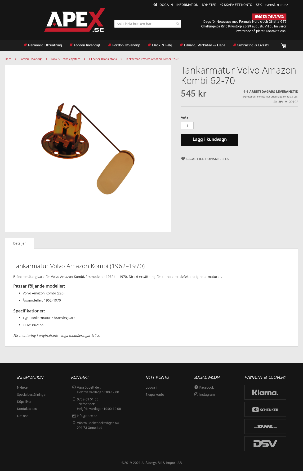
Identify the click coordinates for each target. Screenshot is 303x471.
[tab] (19, 243)
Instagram (207, 394)
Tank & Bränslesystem (65, 59)
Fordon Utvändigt (31, 59)
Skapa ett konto (238, 5)
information (187, 5)
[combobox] (147, 24)
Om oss (22, 416)
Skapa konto (155, 394)
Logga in (165, 5)
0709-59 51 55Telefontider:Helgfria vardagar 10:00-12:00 (99, 404)
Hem (8, 59)
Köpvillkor (24, 402)
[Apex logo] (61, 20)
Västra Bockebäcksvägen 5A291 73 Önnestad (98, 425)
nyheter (209, 5)
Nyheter (23, 387)
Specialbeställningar (32, 394)
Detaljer (19, 243)
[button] (272, 5)
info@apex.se (87, 416)
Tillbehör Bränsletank (103, 59)
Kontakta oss (27, 409)
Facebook (206, 387)
